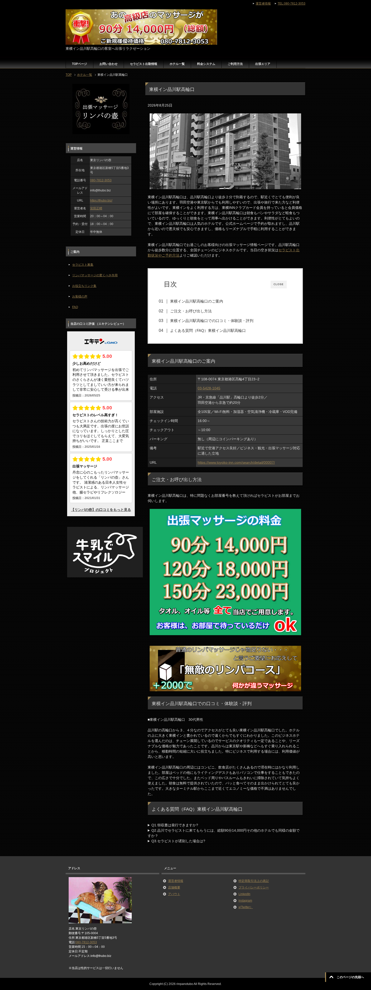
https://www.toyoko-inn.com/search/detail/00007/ (236, 462)
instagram (245, 900)
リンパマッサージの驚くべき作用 (95, 275)
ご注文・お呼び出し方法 (191, 311)
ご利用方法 (235, 64)
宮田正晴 (96, 208)
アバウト (174, 894)
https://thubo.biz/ (101, 200)
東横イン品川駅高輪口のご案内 (196, 301)
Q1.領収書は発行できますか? (174, 825)
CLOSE (279, 284)
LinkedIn (244, 894)
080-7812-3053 (101, 180)
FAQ (75, 307)
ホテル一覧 (177, 64)
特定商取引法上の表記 (253, 881)
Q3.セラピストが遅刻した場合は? (178, 841)
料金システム (206, 64)
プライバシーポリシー (253, 887)
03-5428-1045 (209, 388)
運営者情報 (175, 881)
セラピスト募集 (82, 264)
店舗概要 (174, 887)
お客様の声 (79, 296)
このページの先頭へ (350, 977)
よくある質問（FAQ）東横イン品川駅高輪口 (208, 330)
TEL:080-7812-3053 (291, 3)
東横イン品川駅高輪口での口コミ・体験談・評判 (211, 320)
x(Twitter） (245, 907)
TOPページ (79, 64)
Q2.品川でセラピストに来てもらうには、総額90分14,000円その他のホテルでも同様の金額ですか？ (224, 833)
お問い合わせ (108, 64)
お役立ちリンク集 (84, 286)
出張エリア (262, 64)
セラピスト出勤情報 (143, 64)
